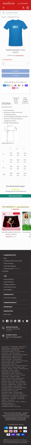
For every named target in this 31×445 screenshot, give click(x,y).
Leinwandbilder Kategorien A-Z (9, 404)
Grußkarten (23, 401)
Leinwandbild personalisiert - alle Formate (11, 406)
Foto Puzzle (4, 384)
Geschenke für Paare (6, 367)
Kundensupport (17, 337)
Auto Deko (19, 384)
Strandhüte (18, 362)
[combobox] (15, 63)
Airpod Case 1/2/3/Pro (7, 387)
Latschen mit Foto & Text (7, 375)
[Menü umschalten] (3, 8)
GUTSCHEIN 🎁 (13, 346)
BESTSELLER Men (22, 346)
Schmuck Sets (5, 370)
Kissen (24, 384)
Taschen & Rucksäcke (6, 381)
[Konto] (23, 7)
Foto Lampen (5, 393)
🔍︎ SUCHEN (5, 271)
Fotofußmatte (21, 397)
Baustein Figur (15, 395)
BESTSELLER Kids (6, 349)
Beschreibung (6, 103)
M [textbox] (3, 64)
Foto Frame (15, 390)
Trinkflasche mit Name (15, 376)
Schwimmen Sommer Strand (8, 378)
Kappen (16, 370)
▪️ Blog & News (6, 314)
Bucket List (22, 393)
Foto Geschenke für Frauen (21, 365)
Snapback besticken (6, 371)
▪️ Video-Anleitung (7, 263)
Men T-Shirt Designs (19, 351)
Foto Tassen (16, 375)
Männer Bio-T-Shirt (8, 59)
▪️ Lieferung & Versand (9, 287)
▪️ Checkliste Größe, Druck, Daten (12, 261)
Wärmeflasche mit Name (7, 392)
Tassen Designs (5, 376)
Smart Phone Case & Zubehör (19, 387)
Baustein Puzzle (23, 395)
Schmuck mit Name (16, 367)
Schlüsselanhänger (18, 392)
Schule (9, 379)
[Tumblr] (23, 321)
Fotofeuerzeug (20, 398)
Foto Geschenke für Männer (8, 365)
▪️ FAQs (4, 258)
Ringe (23, 367)
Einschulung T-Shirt (19, 378)
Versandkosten (20, 55)
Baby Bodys (22, 381)
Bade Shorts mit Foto (17, 356)
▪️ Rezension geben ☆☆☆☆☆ (11, 268)
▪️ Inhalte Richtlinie (8, 279)
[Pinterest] (15, 321)
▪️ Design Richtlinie (8, 282)
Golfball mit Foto (5, 397)
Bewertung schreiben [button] (15, 196)
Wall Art (17, 401)
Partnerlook (14, 364)
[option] (15, 32)
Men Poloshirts (5, 353)
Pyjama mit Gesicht (17, 357)
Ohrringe (16, 368)
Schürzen (11, 370)
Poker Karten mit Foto (6, 390)
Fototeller (23, 375)
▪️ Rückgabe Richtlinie (8, 284)
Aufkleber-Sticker (12, 384)
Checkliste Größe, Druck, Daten (16, 100)
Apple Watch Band (18, 386)
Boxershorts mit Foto (6, 356)
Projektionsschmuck (23, 368)
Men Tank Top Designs (15, 353)
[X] (3, 321)
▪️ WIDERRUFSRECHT (9, 302)
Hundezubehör (11, 400)
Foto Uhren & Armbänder (7, 386)
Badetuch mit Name (6, 364)
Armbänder (4, 368)
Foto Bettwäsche (5, 398)
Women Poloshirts (17, 359)
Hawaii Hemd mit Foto (6, 354)
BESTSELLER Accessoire (17, 348)
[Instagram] (11, 321)
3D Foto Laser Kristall (13, 393)
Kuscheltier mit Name (21, 382)
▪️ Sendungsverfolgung (9, 266)
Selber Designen (5, 346)
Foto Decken (13, 398)
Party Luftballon (13, 397)
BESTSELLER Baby (15, 349)
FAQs (7, 337)
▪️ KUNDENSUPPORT (9, 255)
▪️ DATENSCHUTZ (8, 294)
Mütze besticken (5, 373)
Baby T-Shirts (16, 381)
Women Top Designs (6, 360)
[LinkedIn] (19, 321)
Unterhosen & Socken (6, 357)
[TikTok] (27, 321)
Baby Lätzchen (11, 382)
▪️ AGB (4, 276)
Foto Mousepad (18, 389)
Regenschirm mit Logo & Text (8, 401)
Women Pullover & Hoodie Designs (20, 360)
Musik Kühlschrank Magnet (8, 389)
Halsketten (10, 368)
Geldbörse (4, 400)
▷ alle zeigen (15, 209)
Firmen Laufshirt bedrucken (8, 351)
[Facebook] (7, 321)
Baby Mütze (4, 382)
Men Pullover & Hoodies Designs (20, 354)
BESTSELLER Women (6, 348)
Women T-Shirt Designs (7, 359)
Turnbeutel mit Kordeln (17, 379)
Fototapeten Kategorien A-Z (8, 403)
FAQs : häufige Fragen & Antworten (25, 100)
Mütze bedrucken (16, 371)
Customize (15, 75)
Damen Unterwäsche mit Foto (8, 362)
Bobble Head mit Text (6, 395)
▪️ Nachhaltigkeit (7, 289)
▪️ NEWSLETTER (7, 311)
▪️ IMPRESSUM (7, 307)
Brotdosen (4, 379)
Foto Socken (19, 373)
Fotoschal (12, 373)
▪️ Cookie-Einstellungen (9, 298)
